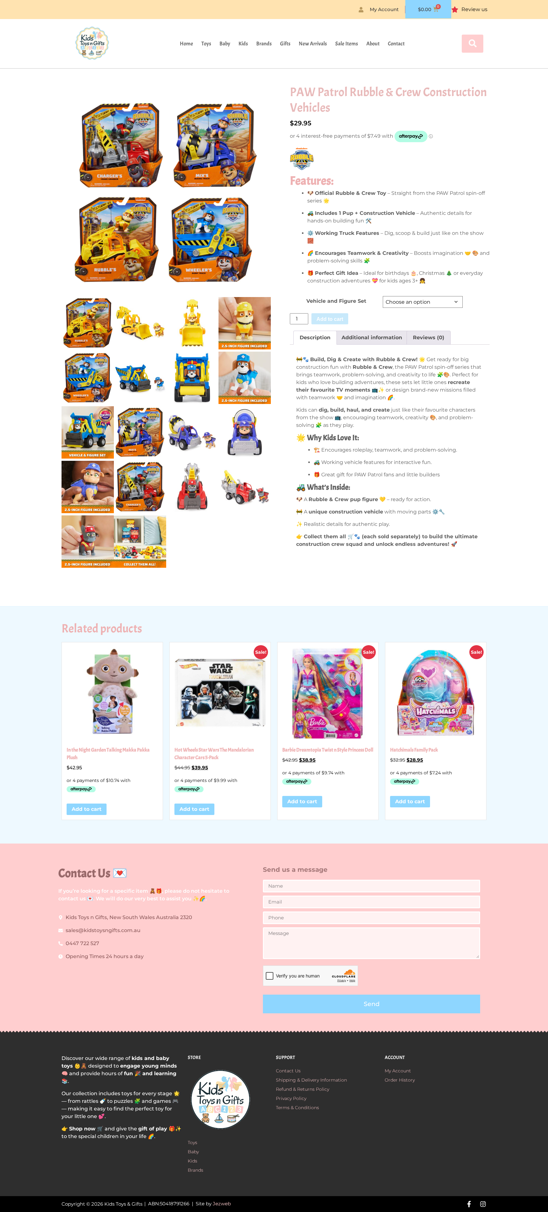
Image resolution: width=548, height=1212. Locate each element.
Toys (206, 43)
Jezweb (222, 1204)
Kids (243, 43)
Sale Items (346, 43)
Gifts (285, 43)
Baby (224, 43)
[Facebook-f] (469, 1204)
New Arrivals (313, 43)
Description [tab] (315, 337)
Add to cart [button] (86, 809)
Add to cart (329, 319)
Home (186, 43)
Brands (264, 43)
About (373, 43)
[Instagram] (483, 1204)
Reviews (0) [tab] (428, 337)
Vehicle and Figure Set (336, 301)
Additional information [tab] (372, 337)
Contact (396, 43)
